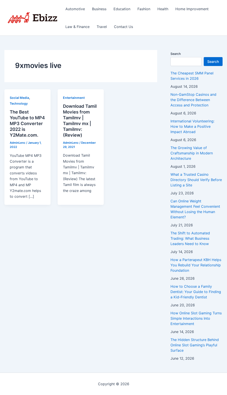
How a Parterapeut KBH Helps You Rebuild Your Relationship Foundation (195, 265)
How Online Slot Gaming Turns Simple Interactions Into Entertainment (196, 318)
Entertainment (74, 98)
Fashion (143, 9)
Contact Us (123, 26)
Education (122, 9)
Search (175, 54)
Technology (19, 103)
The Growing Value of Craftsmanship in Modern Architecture (191, 153)
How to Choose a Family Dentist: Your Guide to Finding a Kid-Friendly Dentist (195, 291)
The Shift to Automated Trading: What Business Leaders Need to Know (190, 238)
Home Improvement (192, 9)
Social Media (19, 98)
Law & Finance (77, 26)
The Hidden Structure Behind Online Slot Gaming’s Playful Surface (194, 345)
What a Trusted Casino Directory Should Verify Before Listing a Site (196, 179)
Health (162, 9)
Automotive (75, 9)
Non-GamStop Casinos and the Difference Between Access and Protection (193, 99)
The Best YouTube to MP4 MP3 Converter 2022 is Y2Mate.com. (27, 123)
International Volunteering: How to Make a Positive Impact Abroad (192, 126)
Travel (102, 26)
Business (99, 9)
